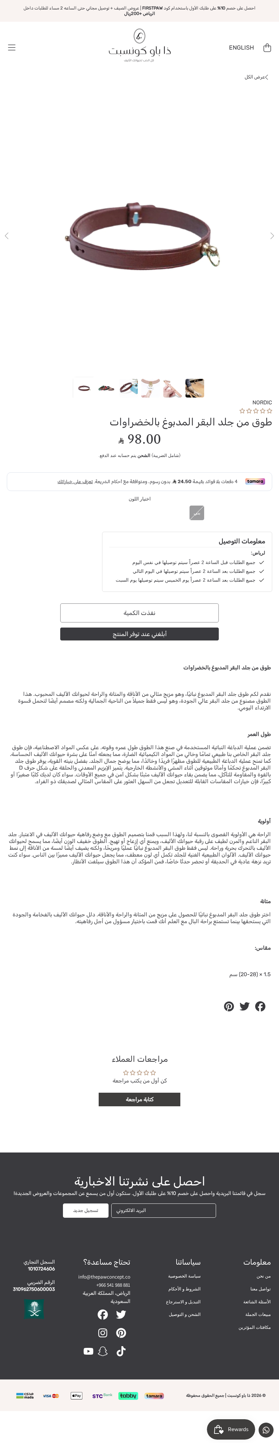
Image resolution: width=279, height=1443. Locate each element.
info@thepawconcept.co (104, 1276)
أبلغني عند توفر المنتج (140, 634)
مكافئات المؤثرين (255, 1327)
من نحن (264, 1276)
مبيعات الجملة (258, 1314)
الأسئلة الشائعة (257, 1302)
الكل (255, 77)
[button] (11, 47)
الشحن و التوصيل (185, 1314)
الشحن (143, 456)
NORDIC (262, 402)
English (241, 47)
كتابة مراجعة (139, 1099)
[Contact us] (266, 1430)
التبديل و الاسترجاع (183, 1302)
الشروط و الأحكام (184, 1289)
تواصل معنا (260, 1289)
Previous (7, 236)
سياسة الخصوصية (184, 1276)
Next (272, 236)
